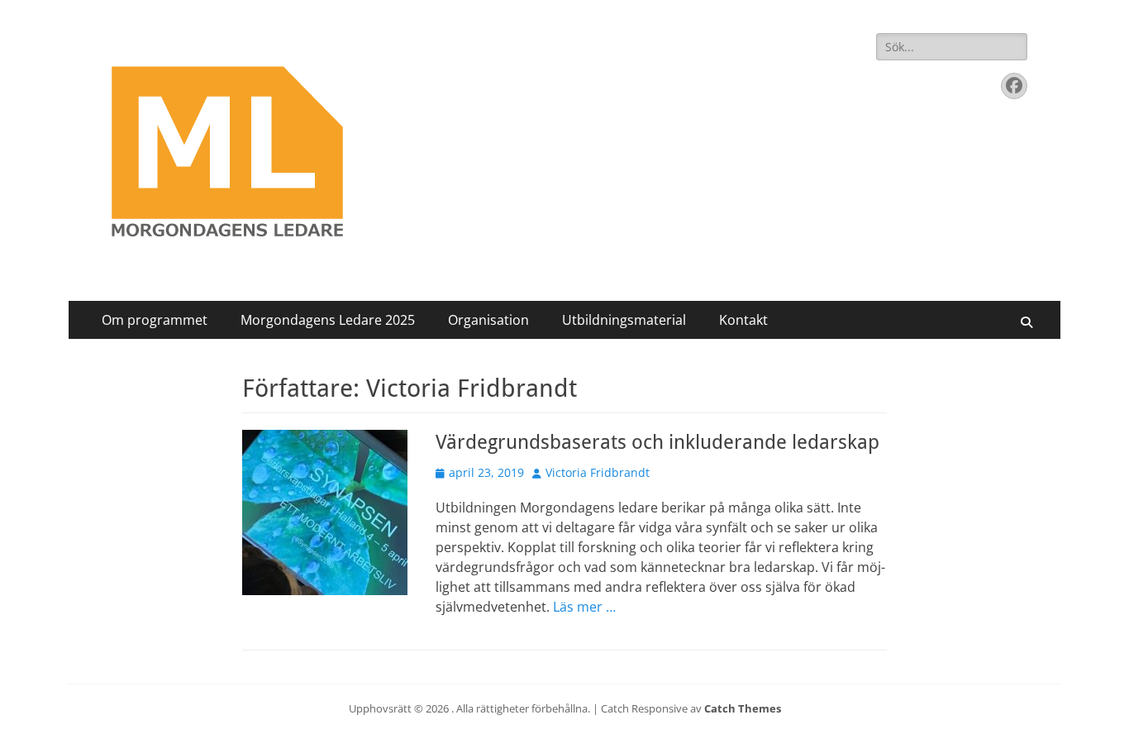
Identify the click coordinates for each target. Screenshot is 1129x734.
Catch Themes (742, 708)
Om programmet (154, 320)
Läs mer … (584, 607)
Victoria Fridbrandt (597, 472)
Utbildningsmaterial (624, 320)
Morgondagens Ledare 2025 (328, 320)
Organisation (488, 320)
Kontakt (743, 320)
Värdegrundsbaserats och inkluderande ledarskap (657, 442)
